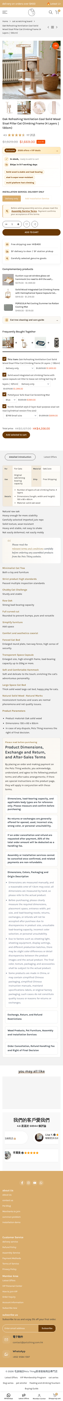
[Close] (42, 676)
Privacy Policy (22, 707)
